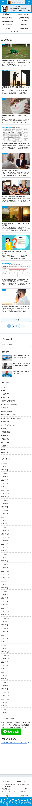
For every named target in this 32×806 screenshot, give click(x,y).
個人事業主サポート (8, 782)
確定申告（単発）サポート (23, 782)
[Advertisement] (16, 758)
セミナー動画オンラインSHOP (8, 792)
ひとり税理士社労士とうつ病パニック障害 (14, 743)
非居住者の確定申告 (24, 784)
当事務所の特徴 (23, 796)
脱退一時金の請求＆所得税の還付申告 (8, 785)
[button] (28, 345)
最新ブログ (24, 791)
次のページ (16, 320)
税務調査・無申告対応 (8, 789)
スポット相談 (24, 789)
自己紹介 (8, 796)
